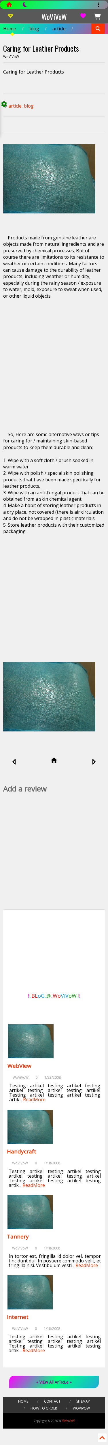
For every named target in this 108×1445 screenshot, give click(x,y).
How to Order (44, 1408)
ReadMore (34, 1099)
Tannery (18, 1236)
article (59, 28)
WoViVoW (54, 16)
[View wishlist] (83, 16)
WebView (19, 1065)
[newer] (14, 762)
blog (34, 28)
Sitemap (83, 1401)
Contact (52, 1401)
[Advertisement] (54, 361)
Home (9, 28)
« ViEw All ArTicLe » (54, 1382)
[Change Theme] (22, 6)
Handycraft (21, 1151)
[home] (54, 761)
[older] (94, 762)
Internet (18, 1317)
